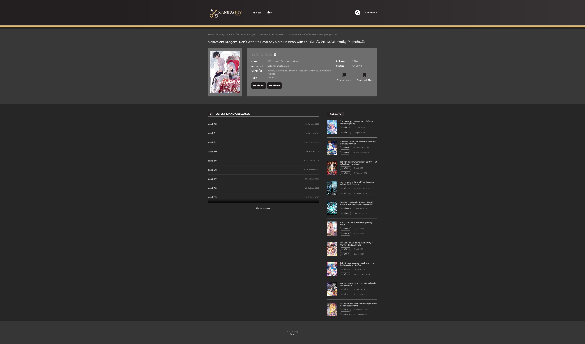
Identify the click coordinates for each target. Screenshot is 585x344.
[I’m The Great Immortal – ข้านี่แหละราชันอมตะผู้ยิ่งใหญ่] (332, 127)
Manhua (313, 70)
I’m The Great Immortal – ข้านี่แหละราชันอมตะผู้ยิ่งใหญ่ (357, 122)
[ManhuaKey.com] (225, 12)
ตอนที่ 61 (212, 142)
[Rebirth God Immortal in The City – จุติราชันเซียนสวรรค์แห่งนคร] (332, 167)
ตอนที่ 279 (345, 233)
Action (232, 34)
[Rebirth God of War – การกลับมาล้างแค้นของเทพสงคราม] (332, 289)
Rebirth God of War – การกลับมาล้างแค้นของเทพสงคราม (358, 284)
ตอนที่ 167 (345, 208)
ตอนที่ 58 (212, 169)
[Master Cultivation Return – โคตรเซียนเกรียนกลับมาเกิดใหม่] (332, 147)
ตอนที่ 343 (345, 294)
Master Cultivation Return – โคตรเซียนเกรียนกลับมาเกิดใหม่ (358, 142)
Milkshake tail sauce (278, 65)
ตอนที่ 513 (345, 153)
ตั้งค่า (269, 12)
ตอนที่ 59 (212, 160)
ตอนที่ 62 (212, 133)
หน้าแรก (257, 12)
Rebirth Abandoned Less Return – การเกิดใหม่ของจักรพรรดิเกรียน (358, 264)
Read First (258, 85)
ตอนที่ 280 (345, 229)
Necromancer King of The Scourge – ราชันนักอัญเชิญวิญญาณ (358, 183)
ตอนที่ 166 (345, 213)
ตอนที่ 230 (345, 168)
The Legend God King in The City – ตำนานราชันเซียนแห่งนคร (356, 243)
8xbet (292, 334)
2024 (355, 61)
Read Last (274, 85)
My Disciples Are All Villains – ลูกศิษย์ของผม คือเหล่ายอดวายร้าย (358, 304)
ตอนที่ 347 (345, 254)
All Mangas (221, 34)
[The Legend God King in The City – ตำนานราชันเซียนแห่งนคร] (332, 248)
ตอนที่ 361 (345, 310)
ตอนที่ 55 (212, 197)
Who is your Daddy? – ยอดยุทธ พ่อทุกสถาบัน (356, 223)
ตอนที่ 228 (345, 193)
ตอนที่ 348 (345, 249)
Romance (325, 70)
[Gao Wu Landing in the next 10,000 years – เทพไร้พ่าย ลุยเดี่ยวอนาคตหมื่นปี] (332, 208)
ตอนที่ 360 (345, 315)
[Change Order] (255, 114)
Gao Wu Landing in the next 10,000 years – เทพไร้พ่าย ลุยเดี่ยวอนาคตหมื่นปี (356, 203)
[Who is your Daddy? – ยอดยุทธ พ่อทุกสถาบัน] (332, 228)
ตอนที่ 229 (345, 173)
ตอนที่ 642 (345, 127)
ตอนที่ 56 (212, 188)
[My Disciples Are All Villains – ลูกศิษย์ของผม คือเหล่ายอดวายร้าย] (332, 309)
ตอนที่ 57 (212, 179)
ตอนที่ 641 (345, 132)
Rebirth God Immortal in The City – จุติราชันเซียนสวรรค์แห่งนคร (358, 163)
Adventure (281, 70)
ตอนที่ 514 (345, 148)
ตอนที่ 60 (212, 151)
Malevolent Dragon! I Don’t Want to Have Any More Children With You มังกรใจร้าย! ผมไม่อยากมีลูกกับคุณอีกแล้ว (287, 34)
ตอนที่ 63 (212, 124)
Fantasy (303, 70)
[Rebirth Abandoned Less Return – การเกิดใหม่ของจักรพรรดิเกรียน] (332, 268)
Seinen (272, 73)
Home (211, 34)
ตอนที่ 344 (345, 289)
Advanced (371, 12)
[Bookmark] (364, 75)
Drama (293, 70)
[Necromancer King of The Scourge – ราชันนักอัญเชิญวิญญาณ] (332, 187)
